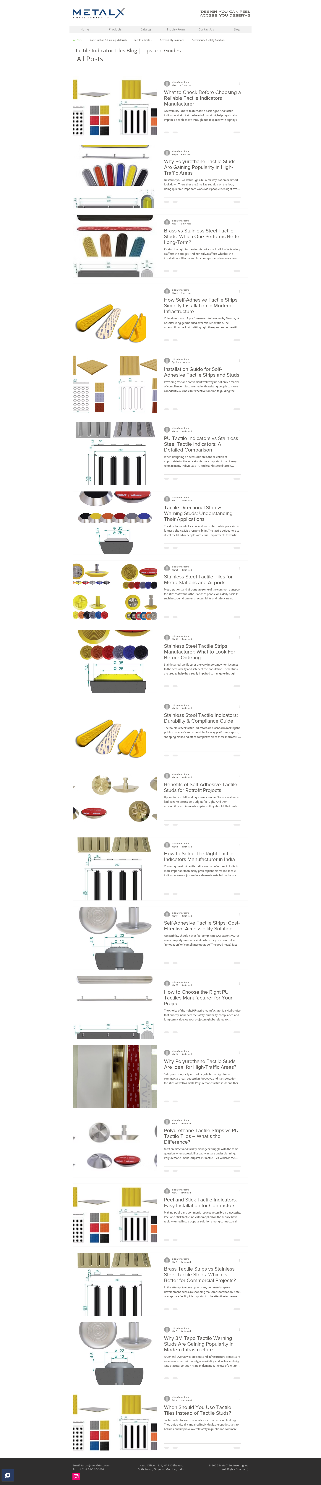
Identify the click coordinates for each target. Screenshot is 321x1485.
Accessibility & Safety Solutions (209, 40)
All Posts (77, 40)
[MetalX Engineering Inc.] (99, 13)
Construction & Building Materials (108, 40)
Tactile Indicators (143, 40)
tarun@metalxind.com (95, 1465)
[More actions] (240, 84)
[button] (115, 29)
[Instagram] (76, 1476)
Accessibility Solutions (172, 40)
